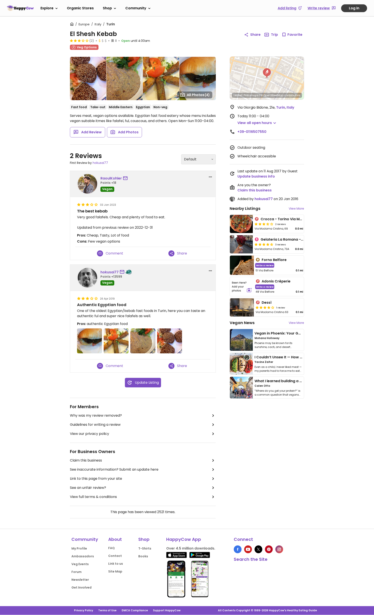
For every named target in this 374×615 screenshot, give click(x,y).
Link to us (115, 563)
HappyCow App (183, 539)
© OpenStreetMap (272, 95)
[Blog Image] (241, 340)
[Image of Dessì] (242, 307)
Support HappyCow (167, 610)
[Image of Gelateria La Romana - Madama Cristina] (241, 244)
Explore (46, 8)
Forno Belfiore (274, 259)
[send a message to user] (126, 178)
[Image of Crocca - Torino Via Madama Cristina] (241, 224)
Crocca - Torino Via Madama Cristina (294, 219)
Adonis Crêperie (276, 281)
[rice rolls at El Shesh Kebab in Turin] (161, 78)
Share (255, 34)
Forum (76, 572)
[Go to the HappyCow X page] (258, 549)
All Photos (198, 94)
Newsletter (80, 579)
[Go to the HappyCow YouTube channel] (248, 549)
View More (296, 208)
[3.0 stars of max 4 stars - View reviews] (79, 40)
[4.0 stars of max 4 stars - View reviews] (265, 307)
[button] (267, 73)
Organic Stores (80, 8)
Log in (354, 8)
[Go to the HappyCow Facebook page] (238, 549)
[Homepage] (20, 8)
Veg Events (80, 564)
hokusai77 (100, 163)
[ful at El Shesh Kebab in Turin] (124, 78)
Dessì (267, 302)
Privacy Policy (83, 610)
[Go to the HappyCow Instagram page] (279, 549)
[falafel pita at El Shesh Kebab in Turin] (197, 78)
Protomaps (251, 95)
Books (143, 556)
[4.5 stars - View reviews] (264, 244)
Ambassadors (82, 556)
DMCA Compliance (135, 610)
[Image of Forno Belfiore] (242, 265)
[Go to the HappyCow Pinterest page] (269, 549)
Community (135, 8)
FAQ (111, 548)
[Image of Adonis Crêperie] (242, 286)
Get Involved (81, 587)
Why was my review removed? (96, 415)
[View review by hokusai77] (87, 277)
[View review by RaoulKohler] (87, 183)
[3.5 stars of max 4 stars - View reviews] (264, 224)
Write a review (265, 265)
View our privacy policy (89, 433)
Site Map (115, 571)
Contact (115, 556)
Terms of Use (107, 610)
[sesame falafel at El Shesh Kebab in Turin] (88, 78)
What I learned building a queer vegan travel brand (300, 380)
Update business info (256, 176)
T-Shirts (144, 548)
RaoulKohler (111, 178)
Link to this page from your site (96, 478)
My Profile (79, 548)
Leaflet (238, 95)
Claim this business (86, 460)
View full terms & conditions (93, 496)
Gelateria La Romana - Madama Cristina (297, 239)
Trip (274, 34)
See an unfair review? (88, 487)
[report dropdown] (210, 176)
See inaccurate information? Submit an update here (114, 469)
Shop (107, 8)
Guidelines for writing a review (95, 424)
